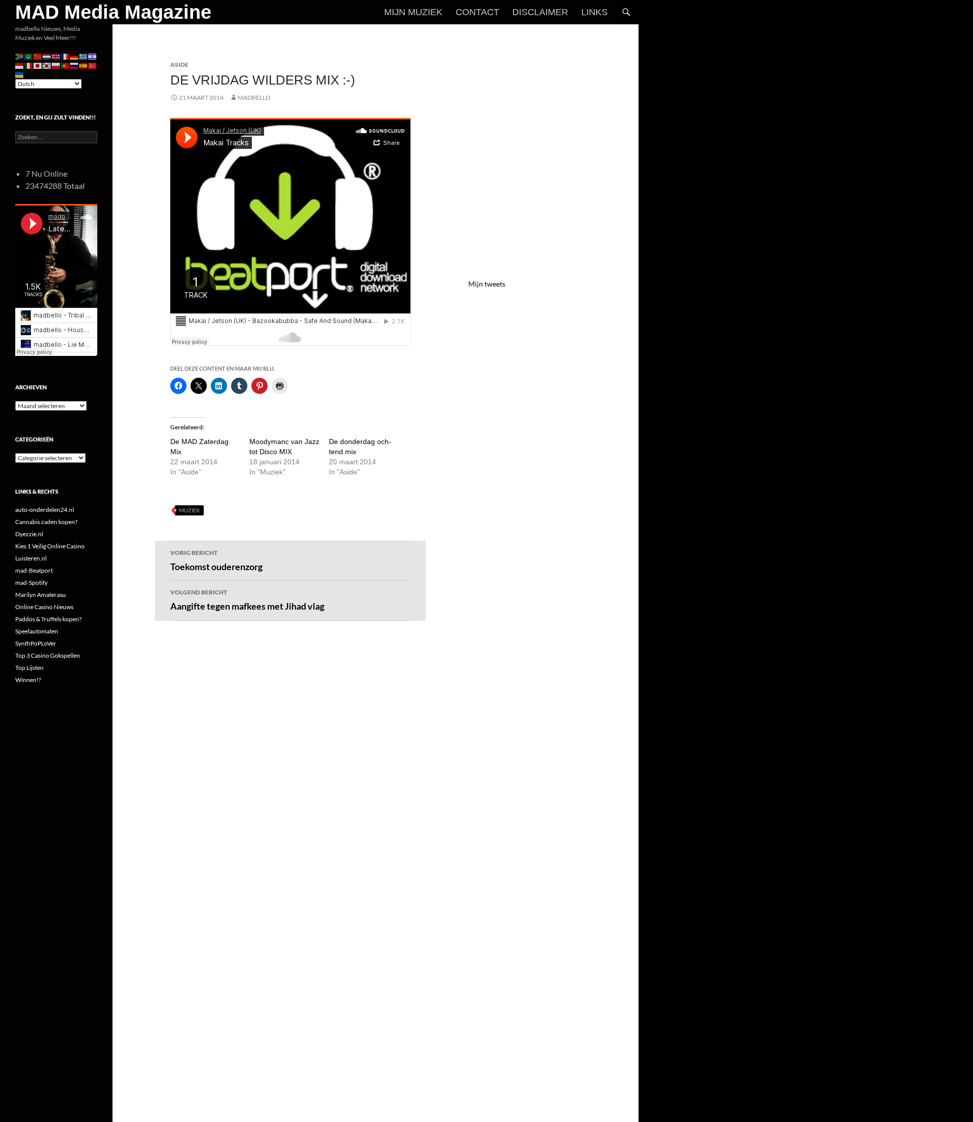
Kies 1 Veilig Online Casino (50, 546)
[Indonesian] (19, 65)
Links (594, 12)
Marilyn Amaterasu (40, 594)
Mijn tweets (486, 283)
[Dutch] (47, 56)
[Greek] (83, 56)
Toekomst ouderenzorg (216, 560)
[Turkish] (92, 65)
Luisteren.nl (31, 558)
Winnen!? (28, 680)
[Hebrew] (92, 56)
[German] (74, 56)
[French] (65, 56)
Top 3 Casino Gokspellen (47, 655)
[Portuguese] (65, 65)
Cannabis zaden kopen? (46, 522)
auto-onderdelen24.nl (44, 509)
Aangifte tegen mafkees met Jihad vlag (247, 600)
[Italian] (28, 65)
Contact (477, 12)
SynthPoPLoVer (35, 643)
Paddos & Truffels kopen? (48, 619)
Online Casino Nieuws (44, 607)
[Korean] (47, 65)
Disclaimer (540, 12)
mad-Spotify (31, 582)
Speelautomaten (36, 631)
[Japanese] (38, 65)
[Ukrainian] (19, 74)
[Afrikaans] (19, 56)
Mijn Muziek (413, 12)
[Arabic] (28, 56)
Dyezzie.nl (29, 534)
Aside (179, 64)
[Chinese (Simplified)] (38, 56)
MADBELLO (254, 97)
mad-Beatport (34, 570)
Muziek (189, 510)
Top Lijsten (29, 667)
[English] (56, 56)
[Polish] (56, 65)
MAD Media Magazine (113, 12)
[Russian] (74, 65)
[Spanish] (83, 65)
